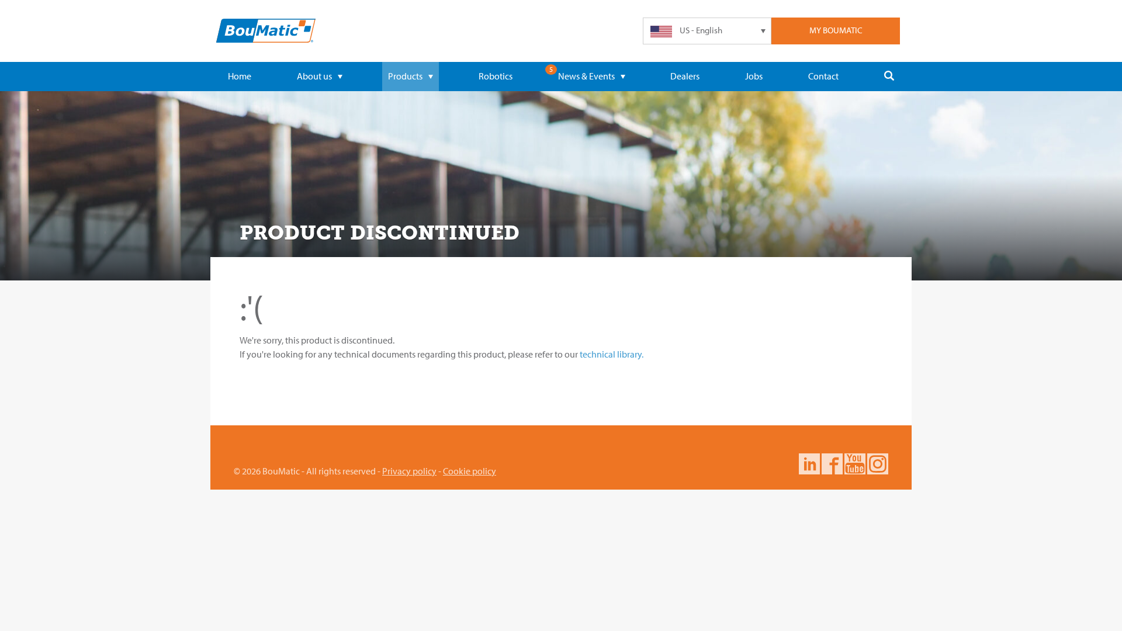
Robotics (495, 76)
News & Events (586, 76)
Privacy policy (409, 471)
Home (239, 76)
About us (314, 76)
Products (405, 76)
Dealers (684, 76)
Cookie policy (469, 471)
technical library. (611, 354)
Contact (823, 76)
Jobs (754, 76)
